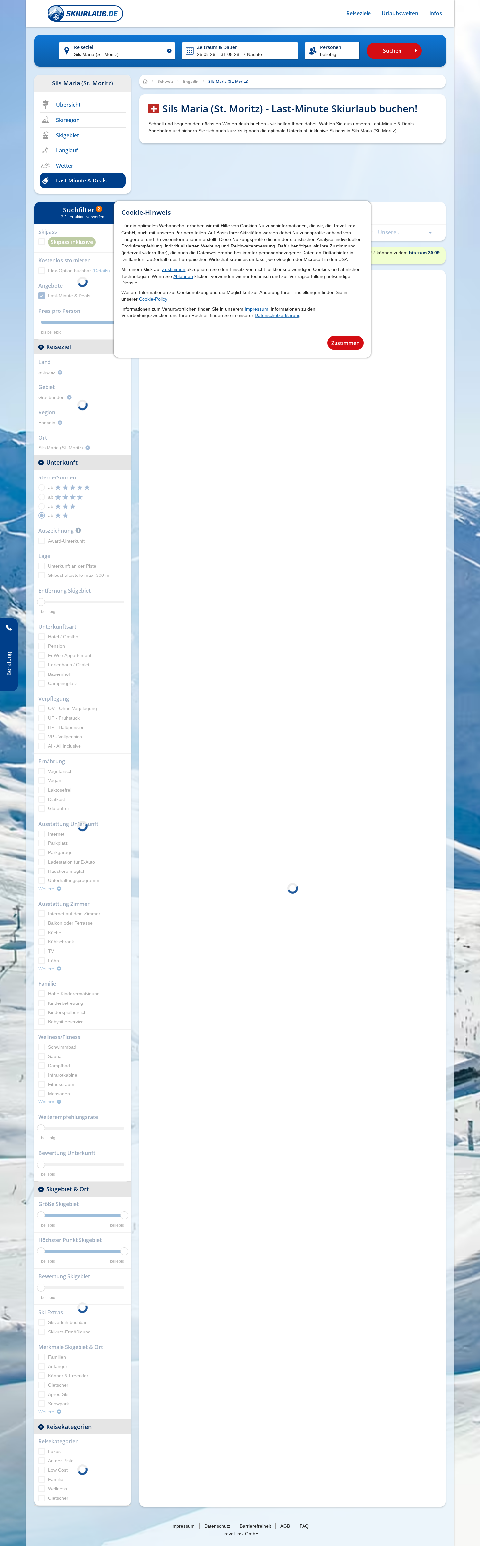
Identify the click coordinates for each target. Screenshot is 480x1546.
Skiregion (68, 120)
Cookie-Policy (153, 299)
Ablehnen (183, 276)
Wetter (64, 165)
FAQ (304, 1526)
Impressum (256, 309)
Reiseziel (83, 47)
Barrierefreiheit (255, 1526)
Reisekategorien (69, 1427)
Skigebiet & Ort (67, 1189)
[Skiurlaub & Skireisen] (85, 13)
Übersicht (68, 104)
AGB (285, 1526)
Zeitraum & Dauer (217, 47)
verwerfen (95, 217)
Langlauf (67, 150)
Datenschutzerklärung (278, 315)
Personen (330, 47)
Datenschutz (217, 1526)
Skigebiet (67, 135)
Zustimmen (173, 269)
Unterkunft (62, 462)
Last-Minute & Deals (81, 180)
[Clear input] (169, 50)
